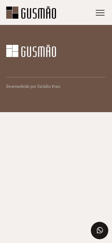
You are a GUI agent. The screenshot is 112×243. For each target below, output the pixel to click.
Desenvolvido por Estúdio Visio (33, 86)
